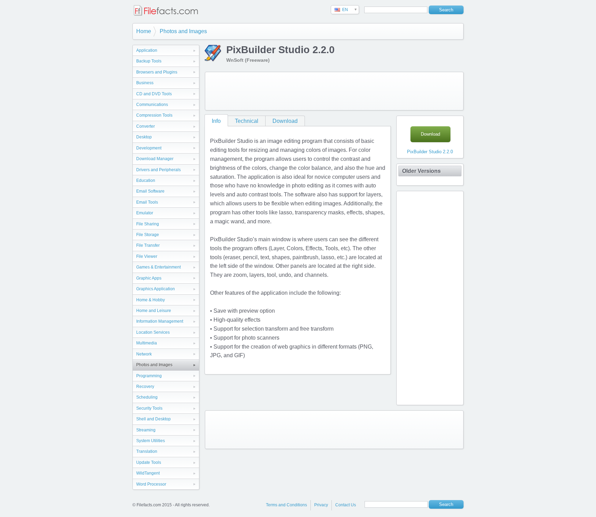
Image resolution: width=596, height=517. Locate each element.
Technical (246, 121)
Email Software (150, 191)
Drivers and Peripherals (158, 169)
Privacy (321, 505)
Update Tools (148, 462)
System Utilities (150, 440)
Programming (149, 375)
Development (148, 148)
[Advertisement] (334, 91)
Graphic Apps (148, 278)
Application (146, 50)
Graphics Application (155, 288)
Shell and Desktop (153, 419)
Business (144, 82)
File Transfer (148, 245)
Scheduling (147, 397)
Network (144, 354)
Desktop (144, 137)
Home (143, 31)
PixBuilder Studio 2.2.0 (430, 151)
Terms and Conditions (286, 505)
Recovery (145, 386)
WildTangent (148, 473)
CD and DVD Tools (154, 93)
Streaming (146, 430)
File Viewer (146, 256)
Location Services (153, 332)
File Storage (147, 234)
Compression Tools (154, 115)
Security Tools (149, 408)
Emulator (144, 213)
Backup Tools (148, 61)
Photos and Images (183, 31)
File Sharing (147, 224)
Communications (152, 104)
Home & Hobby (150, 299)
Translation (146, 451)
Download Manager (154, 158)
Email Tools (147, 202)
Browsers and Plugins (156, 72)
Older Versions (421, 171)
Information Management (159, 321)
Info (216, 121)
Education (145, 180)
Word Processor (151, 484)
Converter (145, 126)
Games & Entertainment (158, 267)
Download (285, 121)
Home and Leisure (153, 310)
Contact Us (345, 505)
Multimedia (146, 343)
